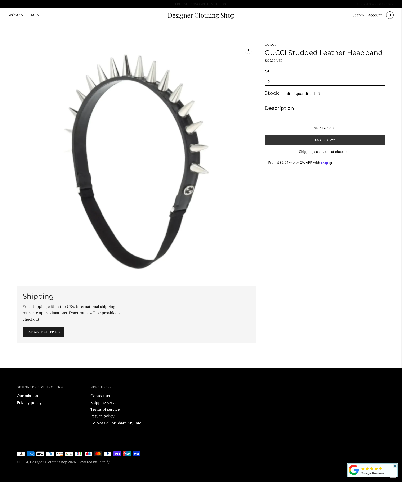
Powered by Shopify (93, 462)
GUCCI (270, 44)
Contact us (100, 395)
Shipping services (105, 402)
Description (279, 108)
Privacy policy (29, 402)
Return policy (102, 416)
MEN (35, 15)
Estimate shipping (43, 332)
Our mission (27, 395)
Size (270, 71)
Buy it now (325, 139)
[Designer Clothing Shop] (354, 474)
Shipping (306, 151)
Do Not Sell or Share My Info (116, 422)
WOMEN (15, 15)
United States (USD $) (374, 4)
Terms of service (105, 409)
